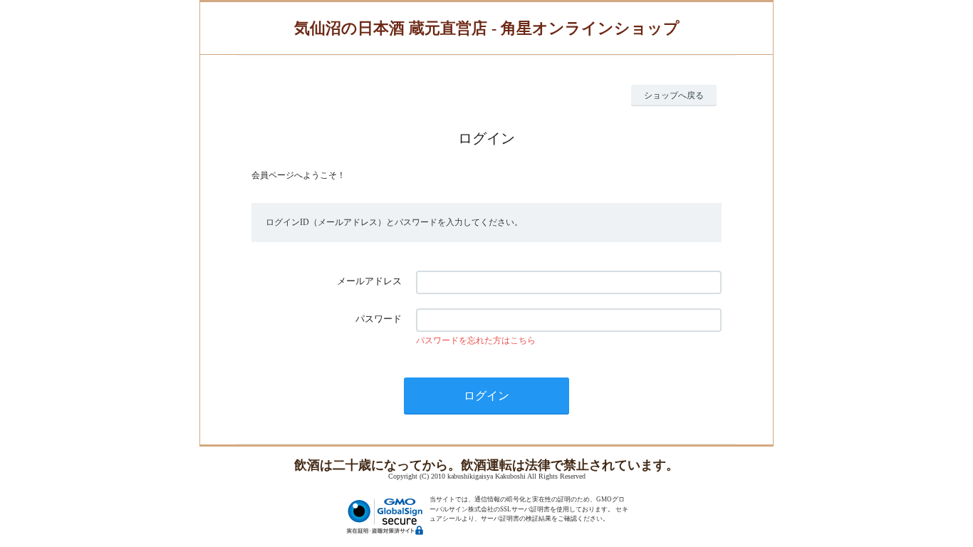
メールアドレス (369, 281)
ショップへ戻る (674, 95)
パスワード (378, 318)
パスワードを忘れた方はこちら (476, 340)
